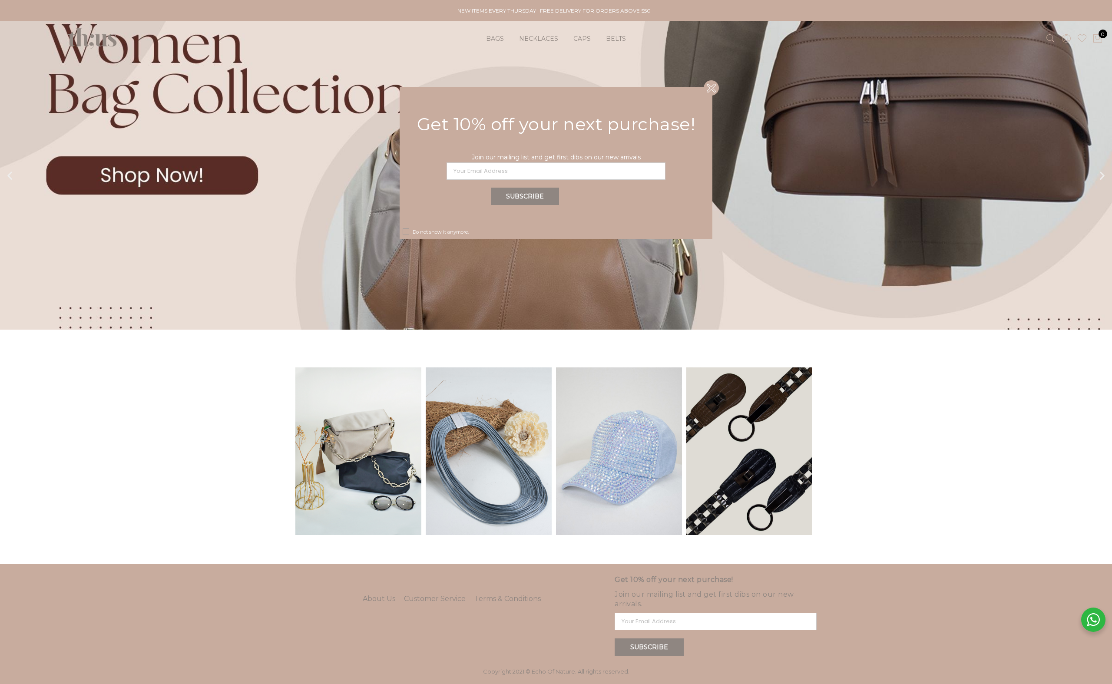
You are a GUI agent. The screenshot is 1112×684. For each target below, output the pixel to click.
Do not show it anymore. (441, 232)
